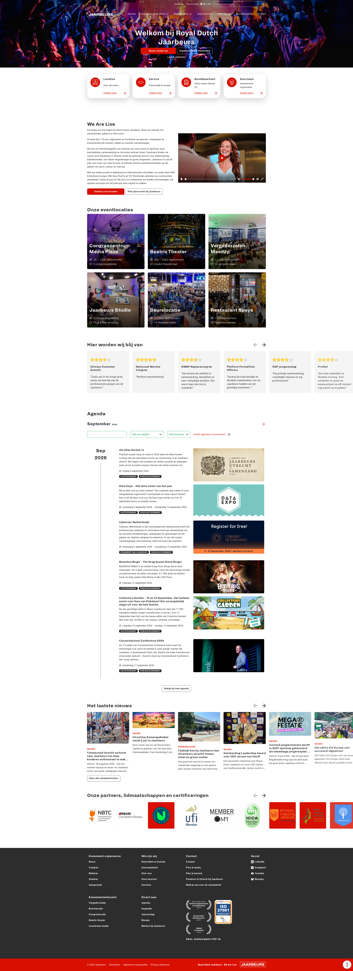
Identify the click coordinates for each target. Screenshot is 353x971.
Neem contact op (158, 51)
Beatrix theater (97, 920)
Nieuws (145, 920)
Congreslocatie (97, 914)
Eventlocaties (181, 14)
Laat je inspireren (176, 57)
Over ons (223, 14)
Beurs (92, 862)
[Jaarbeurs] (253, 964)
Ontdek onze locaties (105, 191)
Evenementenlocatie (103, 897)
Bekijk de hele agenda (176, 688)
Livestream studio (99, 926)
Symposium (95, 885)
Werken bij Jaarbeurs (153, 926)
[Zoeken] (263, 4)
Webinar (93, 873)
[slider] (207, 179)
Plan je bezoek (194, 873)
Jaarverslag (148, 914)
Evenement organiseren (105, 856)
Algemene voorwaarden (135, 965)
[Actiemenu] (347, 965)
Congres (93, 867)
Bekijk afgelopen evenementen (210, 434)
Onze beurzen (204, 14)
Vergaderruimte (97, 903)
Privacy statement (160, 965)
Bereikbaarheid (244, 14)
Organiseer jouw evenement (194, 51)
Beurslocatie (96, 908)
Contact (262, 14)
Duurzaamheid (149, 867)
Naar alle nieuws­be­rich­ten (103, 778)
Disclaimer (114, 965)
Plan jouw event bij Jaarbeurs (144, 191)
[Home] (101, 14)
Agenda (132, 14)
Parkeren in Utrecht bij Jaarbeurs (204, 879)
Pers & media (192, 4)
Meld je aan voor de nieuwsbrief (203, 885)
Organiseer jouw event (153, 14)
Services (146, 885)
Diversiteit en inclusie (153, 862)
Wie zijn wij (149, 856)
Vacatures (179, 4)
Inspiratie (146, 908)
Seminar (93, 879)
